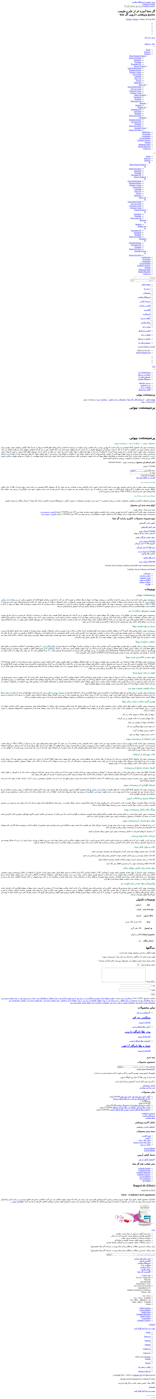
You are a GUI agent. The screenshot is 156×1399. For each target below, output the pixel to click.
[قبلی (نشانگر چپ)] (154, 1397)
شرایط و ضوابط (144, 1371)
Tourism (148, 142)
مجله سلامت (146, 323)
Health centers (145, 1316)
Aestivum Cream (135, 91)
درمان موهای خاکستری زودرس (95, 1000)
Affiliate (148, 1345)
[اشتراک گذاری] (152, 1395)
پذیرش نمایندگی (145, 383)
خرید (141, 531)
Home (148, 50)
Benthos (138, 105)
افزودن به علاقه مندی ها (145, 478)
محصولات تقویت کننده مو (145, 1003)
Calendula (137, 76)
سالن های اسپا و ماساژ (142, 1142)
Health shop (146, 132)
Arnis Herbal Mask (134, 68)
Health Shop (146, 1312)
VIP (153, 367)
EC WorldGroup (145, 373)
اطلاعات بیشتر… (17, 1202)
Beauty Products (140, 66)
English (129, 19)
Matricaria (137, 83)
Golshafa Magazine (143, 1172)
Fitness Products (140, 95)
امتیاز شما (151, 965)
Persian (135, 19)
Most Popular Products (138, 56)
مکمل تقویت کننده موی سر (80, 1003)
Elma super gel (136, 101)
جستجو (120, 1067)
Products (147, 54)
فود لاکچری (146, 1136)
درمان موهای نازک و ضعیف (71, 1000)
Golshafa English (144, 1168)
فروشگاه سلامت (138, 2)
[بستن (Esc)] (154, 1395)
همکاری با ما (146, 335)
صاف (132, 470)
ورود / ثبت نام (150, 37)
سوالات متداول (145, 582)
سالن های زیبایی (144, 1140)
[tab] (76, 573)
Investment (147, 134)
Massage (143, 103)
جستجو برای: (150, 1067)
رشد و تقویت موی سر (51, 1000)
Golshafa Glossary (144, 140)
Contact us (147, 149)
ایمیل (152, 990)
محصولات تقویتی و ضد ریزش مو (122, 1003)
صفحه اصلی (150, 400)
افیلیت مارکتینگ (144, 331)
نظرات (148, 584)
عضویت (148, 2)
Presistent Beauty (135, 70)
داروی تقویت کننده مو (68, 998)
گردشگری (147, 314)
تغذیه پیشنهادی (145, 578)
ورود (153, 2)
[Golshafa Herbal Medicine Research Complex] (148, 4)
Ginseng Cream (135, 93)
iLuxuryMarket (145, 138)
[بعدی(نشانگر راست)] (152, 1397)
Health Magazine (144, 147)
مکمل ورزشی (145, 1145)
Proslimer (138, 62)
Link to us (147, 1353)
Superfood (137, 60)
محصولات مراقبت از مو (101, 1003)
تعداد (153, 470)
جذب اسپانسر (145, 385)
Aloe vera (137, 79)
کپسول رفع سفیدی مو (17, 1000)
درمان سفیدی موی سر (10, 998)
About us (147, 52)
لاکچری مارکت (145, 306)
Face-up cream (136, 89)
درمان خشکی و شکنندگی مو (48, 998)
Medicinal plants (145, 144)
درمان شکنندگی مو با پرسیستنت (143, 1000)
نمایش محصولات (148, 1085)
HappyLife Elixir (135, 58)
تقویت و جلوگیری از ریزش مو (88, 998)
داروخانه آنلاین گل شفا (135, 400)
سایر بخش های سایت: (142, 1259)
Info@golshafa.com (143, 353)
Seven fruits (137, 74)
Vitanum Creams (135, 72)
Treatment (142, 118)
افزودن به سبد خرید (148, 475)
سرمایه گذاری (145, 301)
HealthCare (142, 107)
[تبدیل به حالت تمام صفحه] (150, 1395)
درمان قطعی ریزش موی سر (119, 1000)
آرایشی (148, 1138)
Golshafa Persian (144, 1170)
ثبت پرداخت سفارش (147, 1088)
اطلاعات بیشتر (145, 580)
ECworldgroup (145, 1179)
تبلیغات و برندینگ (144, 339)
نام (153, 986)
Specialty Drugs (140, 128)
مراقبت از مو (102, 400)
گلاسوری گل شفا (144, 1272)
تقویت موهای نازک (107, 998)
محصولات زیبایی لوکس (117, 400)
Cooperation (146, 136)
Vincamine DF (136, 64)
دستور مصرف (145, 576)
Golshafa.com (137, 1375)
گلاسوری (147, 310)
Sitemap (148, 1341)
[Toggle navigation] (154, 46)
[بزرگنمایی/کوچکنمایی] (147, 1395)
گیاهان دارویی (145, 318)
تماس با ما (147, 327)
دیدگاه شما (150, 982)
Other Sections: (145, 1308)
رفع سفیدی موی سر (34, 1000)
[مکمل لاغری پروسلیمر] (145, 1127)
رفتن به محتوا (150, 44)
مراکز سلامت (145, 1267)
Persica (138, 81)
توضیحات (147, 573)
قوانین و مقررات (144, 1367)
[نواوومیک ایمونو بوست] (146, 1069)
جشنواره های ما (145, 343)
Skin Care (142, 85)
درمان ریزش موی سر (28, 998)
